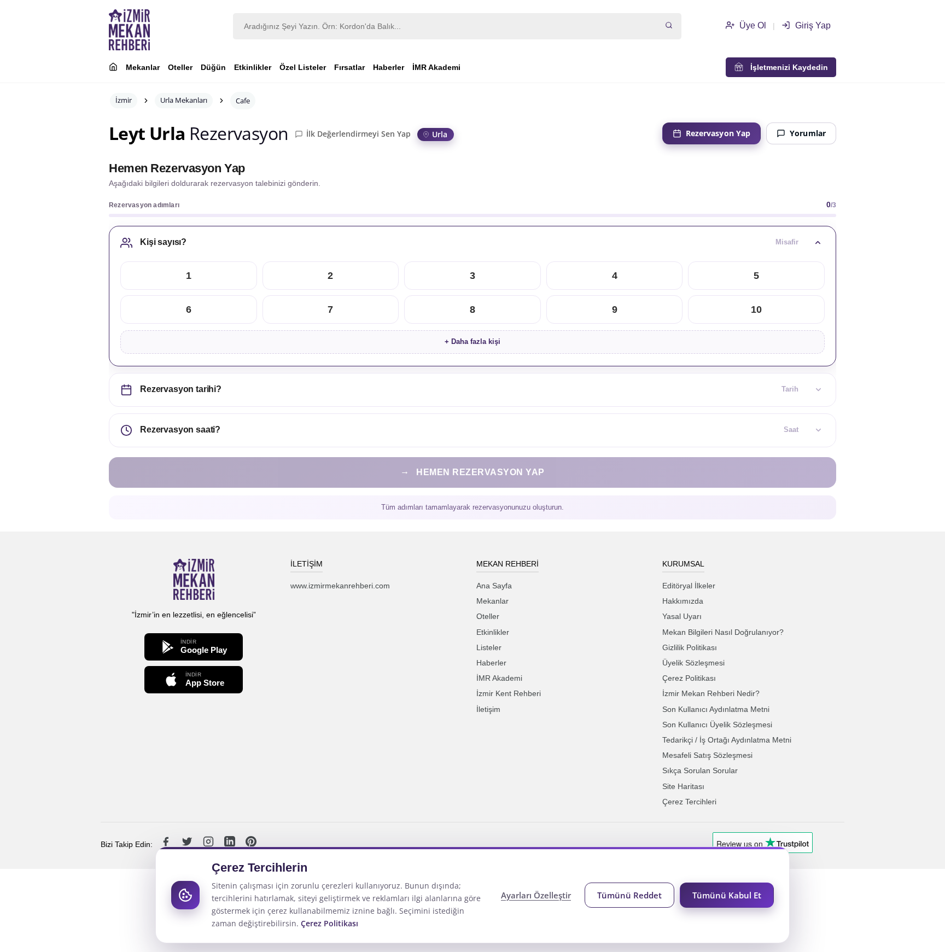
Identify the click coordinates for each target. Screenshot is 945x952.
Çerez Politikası (689, 678)
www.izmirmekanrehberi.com (340, 585)
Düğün (213, 67)
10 (756, 309)
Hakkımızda (682, 601)
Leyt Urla (147, 133)
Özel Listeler (302, 67)
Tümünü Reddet (629, 895)
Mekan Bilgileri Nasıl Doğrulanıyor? (723, 632)
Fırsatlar (349, 67)
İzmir (123, 100)
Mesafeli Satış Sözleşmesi (707, 755)
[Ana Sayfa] (113, 68)
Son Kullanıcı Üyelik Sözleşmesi (717, 724)
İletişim (488, 709)
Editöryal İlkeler (688, 585)
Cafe (243, 101)
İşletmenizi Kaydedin (786, 67)
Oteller (180, 67)
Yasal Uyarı (682, 616)
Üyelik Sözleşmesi (693, 662)
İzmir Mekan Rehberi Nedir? (711, 693)
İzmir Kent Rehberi (508, 693)
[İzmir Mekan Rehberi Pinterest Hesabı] (251, 844)
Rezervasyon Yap (718, 133)
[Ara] (669, 26)
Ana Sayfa (494, 585)
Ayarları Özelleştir (536, 895)
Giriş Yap (812, 25)
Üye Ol (751, 25)
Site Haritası (683, 786)
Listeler (488, 647)
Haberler (388, 67)
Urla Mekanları (183, 100)
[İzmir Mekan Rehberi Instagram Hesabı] (209, 844)
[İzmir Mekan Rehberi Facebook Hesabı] (166, 844)
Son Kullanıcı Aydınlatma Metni (715, 709)
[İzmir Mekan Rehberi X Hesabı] (188, 844)
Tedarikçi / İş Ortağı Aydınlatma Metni (726, 739)
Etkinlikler (252, 67)
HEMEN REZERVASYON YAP (472, 471)
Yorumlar (808, 133)
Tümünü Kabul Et (726, 895)
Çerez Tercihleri (689, 801)
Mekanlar (143, 67)
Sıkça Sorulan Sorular (700, 770)
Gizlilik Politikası (689, 647)
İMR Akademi (436, 67)
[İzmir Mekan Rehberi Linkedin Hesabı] (230, 844)
